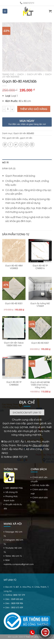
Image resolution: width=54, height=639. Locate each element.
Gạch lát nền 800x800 (24, 133)
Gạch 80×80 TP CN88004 (13, 383)
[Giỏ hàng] (50, 11)
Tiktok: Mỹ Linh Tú (13, 555)
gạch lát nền (13, 137)
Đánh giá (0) (8, 168)
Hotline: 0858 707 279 (15, 456)
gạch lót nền (26, 137)
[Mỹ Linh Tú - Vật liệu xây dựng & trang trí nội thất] (28, 11)
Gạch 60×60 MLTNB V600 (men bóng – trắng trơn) (40, 385)
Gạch (20, 74)
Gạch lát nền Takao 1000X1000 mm (14, 343)
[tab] (27, 162)
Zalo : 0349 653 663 (14, 599)
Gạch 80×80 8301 (14, 303)
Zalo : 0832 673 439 (14, 607)
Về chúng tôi (11, 492)
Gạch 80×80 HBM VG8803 (13, 266)
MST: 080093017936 (14, 487)
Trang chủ (8, 74)
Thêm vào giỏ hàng (33, 109)
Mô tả (5, 162)
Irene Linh (41, 636)
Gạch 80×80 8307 (40, 342)
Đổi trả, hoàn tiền (40, 485)
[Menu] (5, 11)
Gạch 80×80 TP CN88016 (40, 266)
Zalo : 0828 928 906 (14, 603)
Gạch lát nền (34, 74)
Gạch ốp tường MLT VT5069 (40, 304)
